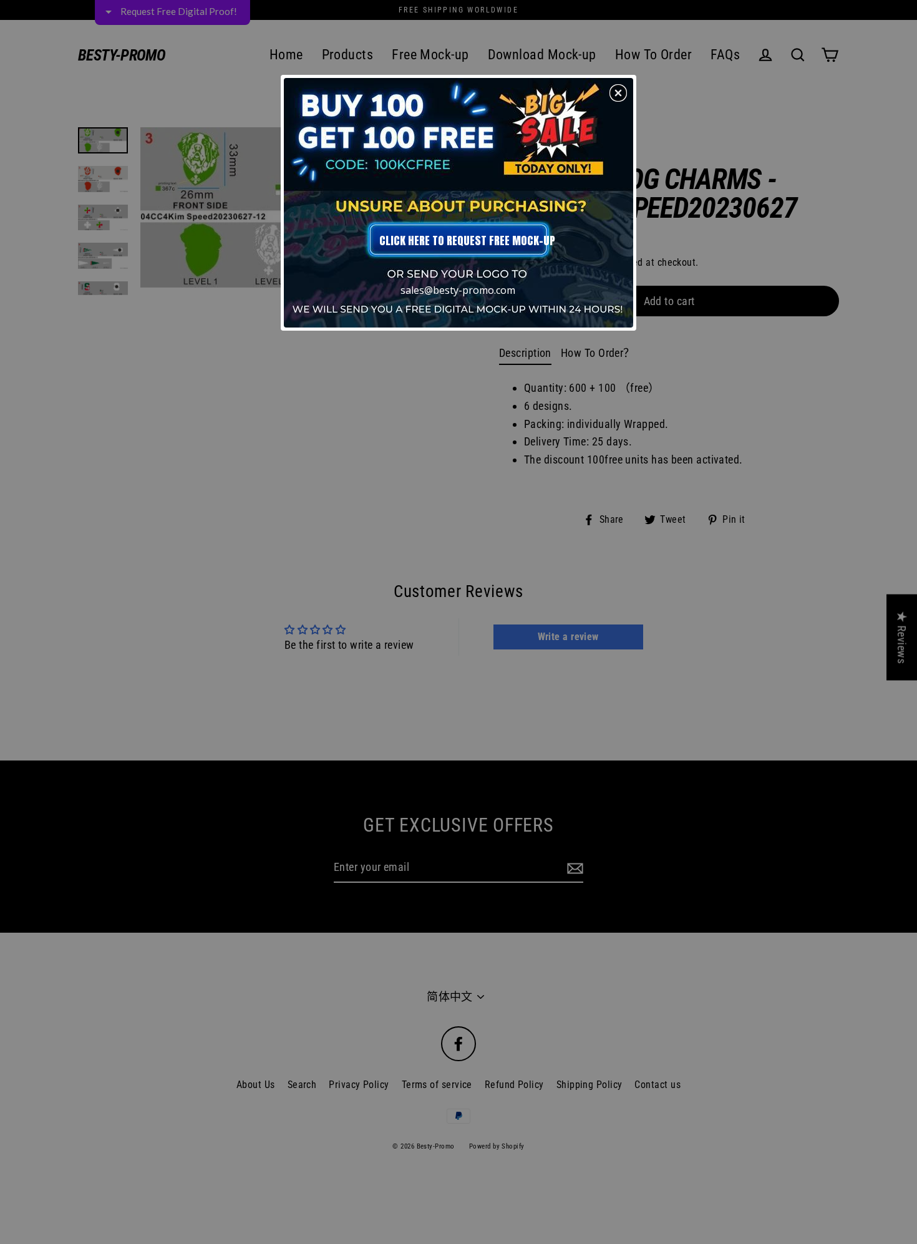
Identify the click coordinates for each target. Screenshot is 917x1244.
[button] (618, 92)
